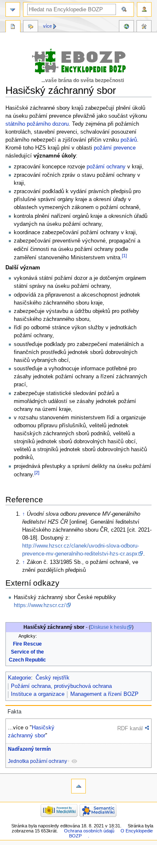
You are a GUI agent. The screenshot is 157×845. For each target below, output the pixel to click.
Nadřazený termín (29, 749)
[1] (124, 255)
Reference (126, 27)
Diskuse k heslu (108, 627)
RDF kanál (130, 728)
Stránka (13, 27)
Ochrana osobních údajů (89, 830)
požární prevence (115, 148)
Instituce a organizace (37, 694)
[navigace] (12, 9)
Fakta (14, 712)
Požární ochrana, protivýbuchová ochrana (61, 686)
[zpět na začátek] (78, 786)
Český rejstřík (52, 678)
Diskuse (30, 27)
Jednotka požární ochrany (37, 761)
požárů (129, 140)
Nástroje (144, 27)
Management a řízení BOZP (104, 694)
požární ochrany (106, 167)
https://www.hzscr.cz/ (40, 605)
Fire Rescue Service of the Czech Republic (27, 652)
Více (47, 25)
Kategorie (19, 678)
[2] (36, 472)
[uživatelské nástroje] (144, 9)
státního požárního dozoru (37, 124)
